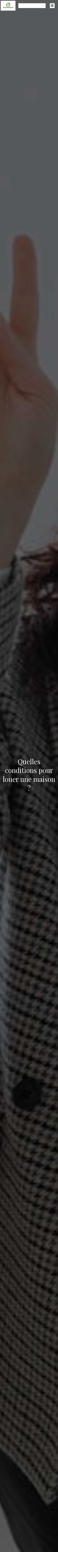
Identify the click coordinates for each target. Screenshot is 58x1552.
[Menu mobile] (52, 5)
